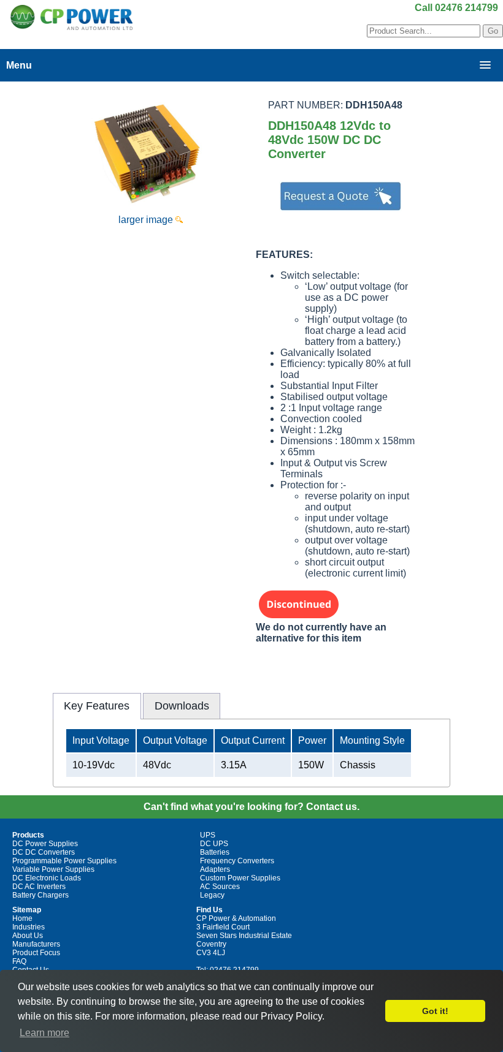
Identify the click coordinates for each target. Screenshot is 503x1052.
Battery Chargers (40, 895)
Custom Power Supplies (240, 878)
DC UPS (214, 843)
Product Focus (36, 952)
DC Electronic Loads (46, 878)
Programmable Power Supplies (64, 861)
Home (22, 918)
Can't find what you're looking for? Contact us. (251, 806)
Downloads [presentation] (182, 706)
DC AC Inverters (39, 886)
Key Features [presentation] (96, 706)
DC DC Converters (43, 852)
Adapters (215, 869)
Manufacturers (36, 944)
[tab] (97, 706)
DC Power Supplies (45, 843)
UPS (207, 835)
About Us (27, 935)
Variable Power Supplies (53, 869)
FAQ (19, 961)
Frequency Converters (237, 861)
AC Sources (220, 886)
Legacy (212, 895)
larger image (146, 219)
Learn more (44, 1032)
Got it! (435, 1011)
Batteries (214, 852)
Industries (28, 927)
